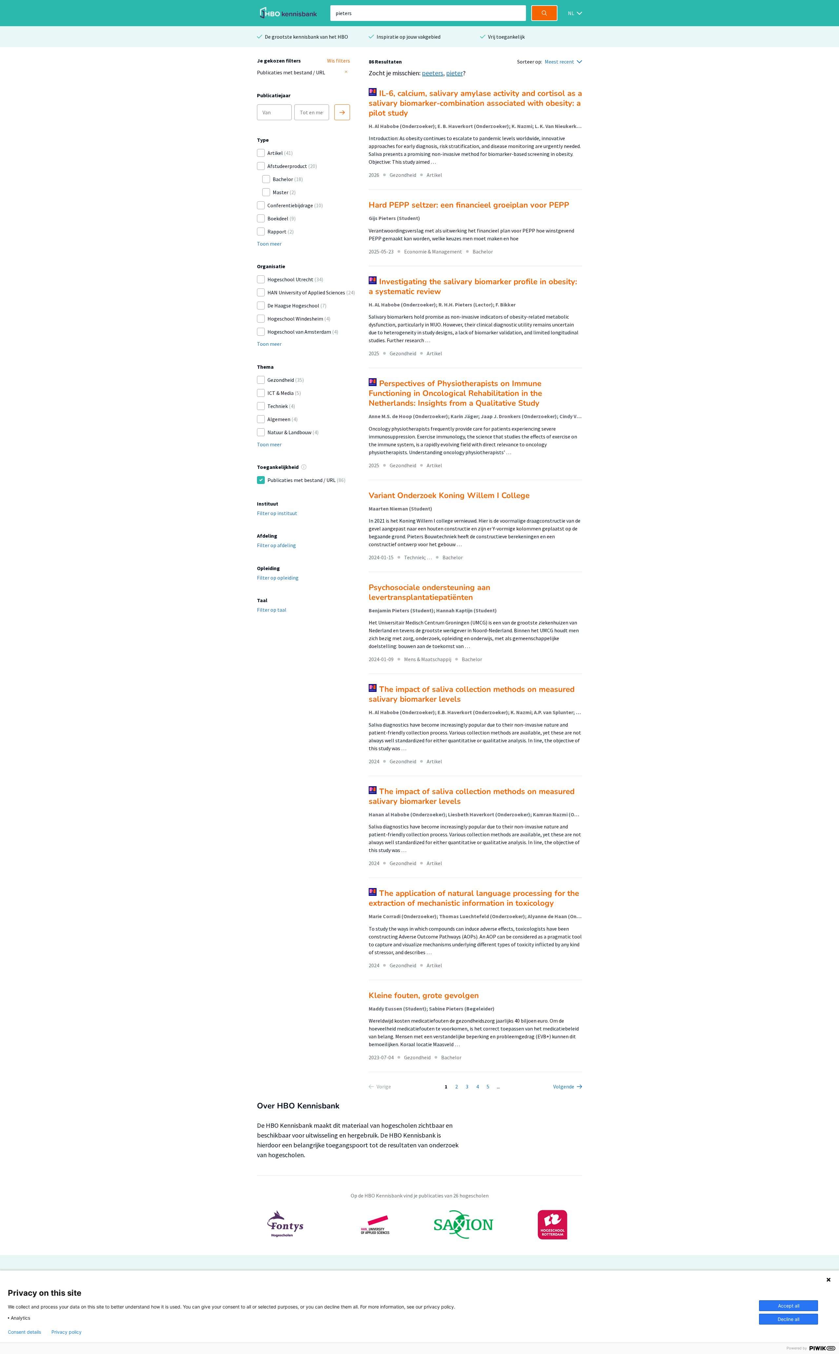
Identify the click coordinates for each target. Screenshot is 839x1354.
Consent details (24, 1332)
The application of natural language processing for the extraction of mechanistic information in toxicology (474, 898)
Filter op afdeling (276, 545)
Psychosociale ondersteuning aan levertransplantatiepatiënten (429, 592)
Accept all (788, 1305)
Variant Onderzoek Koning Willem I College (449, 495)
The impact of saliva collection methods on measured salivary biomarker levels (472, 694)
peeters (432, 73)
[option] (419, 1224)
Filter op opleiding (278, 578)
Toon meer (269, 244)
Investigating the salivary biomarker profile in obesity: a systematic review (473, 286)
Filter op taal (271, 610)
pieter (454, 73)
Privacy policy (66, 1332)
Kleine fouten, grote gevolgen (424, 995)
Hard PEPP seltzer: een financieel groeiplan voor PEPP (469, 205)
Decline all (788, 1319)
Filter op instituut (277, 513)
